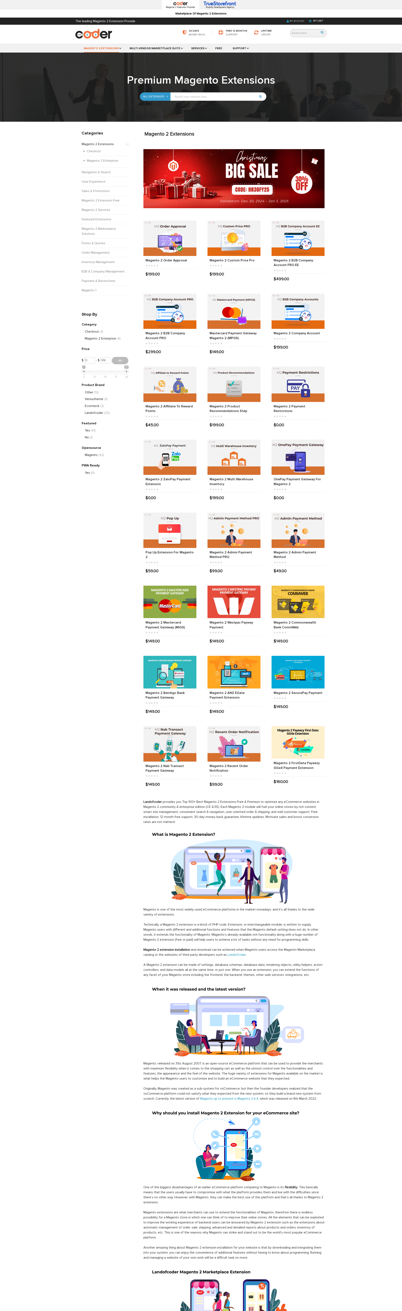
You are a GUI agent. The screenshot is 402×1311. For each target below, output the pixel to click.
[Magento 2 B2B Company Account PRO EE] (298, 238)
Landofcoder (237, 955)
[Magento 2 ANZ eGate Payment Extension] (233, 672)
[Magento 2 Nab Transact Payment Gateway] (169, 744)
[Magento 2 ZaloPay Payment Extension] (169, 457)
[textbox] (213, 96)
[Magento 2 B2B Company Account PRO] (169, 311)
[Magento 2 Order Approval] (169, 238)
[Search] (322, 32)
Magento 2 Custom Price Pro (232, 260)
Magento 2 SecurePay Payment (298, 693)
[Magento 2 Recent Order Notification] (233, 744)
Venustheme (96, 399)
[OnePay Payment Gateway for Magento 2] (298, 457)
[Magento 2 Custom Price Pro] (233, 238)
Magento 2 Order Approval (166, 260)
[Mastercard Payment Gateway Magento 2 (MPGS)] (233, 311)
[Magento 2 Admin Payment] (298, 530)
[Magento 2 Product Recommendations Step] (233, 384)
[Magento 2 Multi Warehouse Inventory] (233, 457)
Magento (94, 455)
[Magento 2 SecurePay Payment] (298, 672)
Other (92, 392)
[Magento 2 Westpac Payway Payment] (233, 602)
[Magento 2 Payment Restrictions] (298, 384)
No (89, 437)
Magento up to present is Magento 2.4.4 (229, 1099)
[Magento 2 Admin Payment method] (233, 530)
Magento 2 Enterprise (103, 338)
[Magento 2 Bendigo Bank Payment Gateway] (169, 672)
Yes (90, 430)
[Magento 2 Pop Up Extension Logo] (169, 530)
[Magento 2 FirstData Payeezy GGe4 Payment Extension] (298, 742)
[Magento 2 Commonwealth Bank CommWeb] (298, 602)
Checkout (94, 331)
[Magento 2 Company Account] (298, 311)
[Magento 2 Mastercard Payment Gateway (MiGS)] (169, 602)
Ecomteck (94, 406)
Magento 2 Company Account (297, 333)
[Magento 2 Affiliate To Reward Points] (169, 384)
